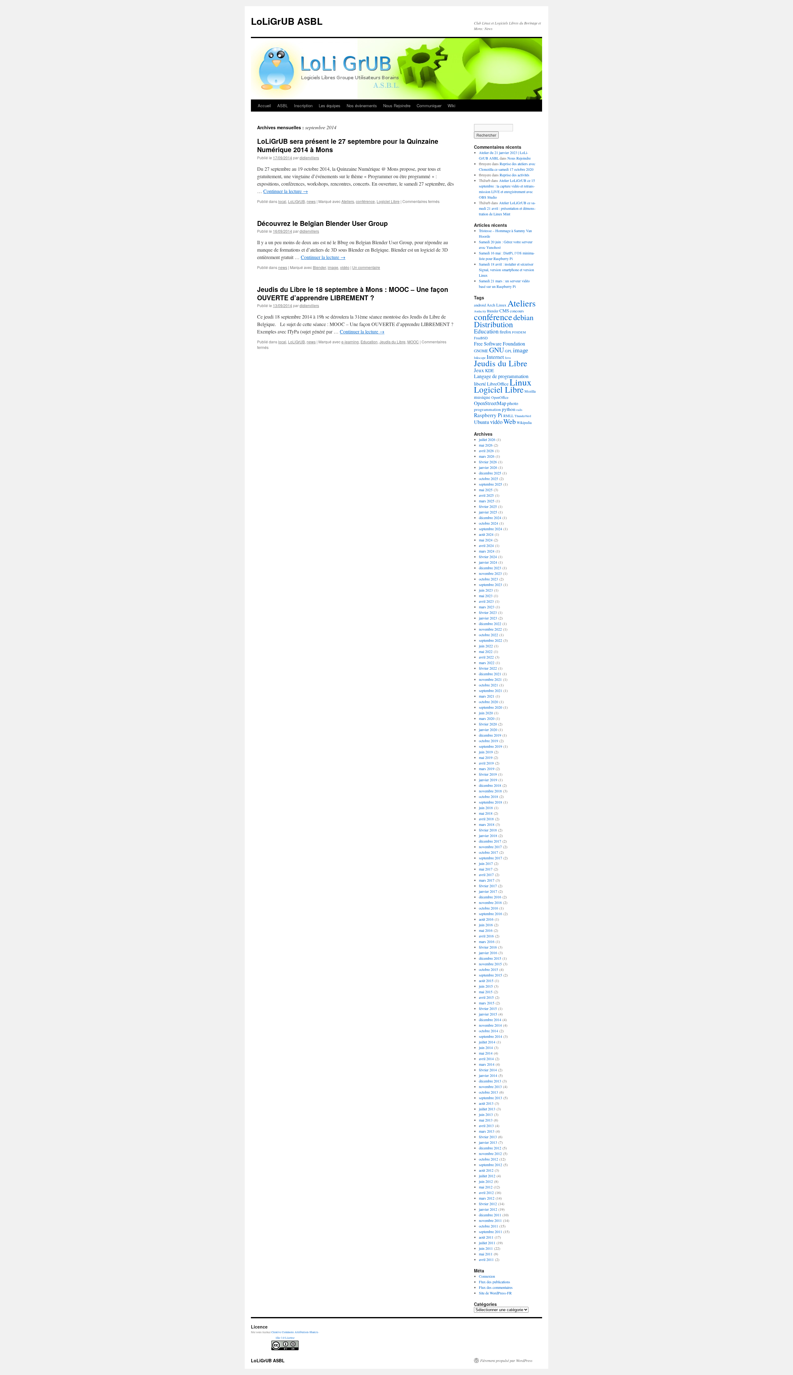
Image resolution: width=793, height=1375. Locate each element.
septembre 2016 (490, 913)
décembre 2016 (490, 896)
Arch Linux (496, 305)
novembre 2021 (490, 679)
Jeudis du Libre (392, 341)
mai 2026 (486, 445)
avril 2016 (486, 935)
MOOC (413, 341)
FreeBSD (481, 338)
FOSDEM (519, 332)
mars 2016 (486, 941)
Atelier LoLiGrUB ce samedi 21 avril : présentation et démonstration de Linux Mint (507, 208)
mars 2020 (486, 718)
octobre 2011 (488, 1225)
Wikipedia (524, 422)
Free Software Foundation (499, 343)
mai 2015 (486, 991)
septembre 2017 (490, 857)
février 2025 (488, 506)
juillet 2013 (487, 1108)
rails (519, 410)
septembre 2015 (490, 974)
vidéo (344, 267)
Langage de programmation (501, 376)
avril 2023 (486, 601)
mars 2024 (486, 551)
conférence (365, 201)
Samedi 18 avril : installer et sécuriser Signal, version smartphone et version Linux (506, 270)
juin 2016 (486, 924)
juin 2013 (486, 1114)
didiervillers (309, 157)
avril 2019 (486, 762)
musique (482, 397)
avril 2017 (486, 874)
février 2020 (488, 723)
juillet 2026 (487, 439)
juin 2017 (486, 863)
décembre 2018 (490, 785)
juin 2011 (486, 1248)
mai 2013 (486, 1119)
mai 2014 (486, 1053)
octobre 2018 (488, 796)
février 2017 (488, 885)
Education (369, 341)
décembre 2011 (490, 1214)
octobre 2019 (488, 740)
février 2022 (488, 668)
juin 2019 (486, 751)
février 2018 (488, 829)
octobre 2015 (488, 969)
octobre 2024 (488, 523)
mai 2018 (486, 813)
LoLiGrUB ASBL (286, 21)
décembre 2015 (490, 958)
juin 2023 (486, 590)
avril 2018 (486, 818)
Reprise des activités (514, 174)
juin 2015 (486, 986)
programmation (487, 409)
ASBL (282, 105)
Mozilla (530, 391)
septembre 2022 (490, 640)
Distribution (493, 324)
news (311, 201)
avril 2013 (486, 1125)
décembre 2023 (490, 567)
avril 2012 (486, 1192)
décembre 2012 (490, 1147)
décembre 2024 (490, 517)
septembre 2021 (490, 690)
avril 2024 (486, 545)
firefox (505, 332)
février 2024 (488, 556)
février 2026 (488, 461)
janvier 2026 (488, 467)
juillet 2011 (487, 1242)
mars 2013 (486, 1131)
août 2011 (486, 1237)
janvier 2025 (488, 511)
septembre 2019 (490, 746)
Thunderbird (523, 416)
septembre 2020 (490, 707)
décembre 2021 (490, 673)
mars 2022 (486, 662)
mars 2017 (486, 880)
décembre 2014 (490, 1019)
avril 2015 (486, 997)
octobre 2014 (488, 1030)
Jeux (479, 370)
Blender (319, 267)
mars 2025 (486, 500)
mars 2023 (486, 606)
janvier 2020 (488, 729)
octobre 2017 (488, 852)
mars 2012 (486, 1198)
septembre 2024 (490, 528)
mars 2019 (486, 768)
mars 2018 (486, 824)
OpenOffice (499, 397)
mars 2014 (486, 1064)
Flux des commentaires (496, 1287)
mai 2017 (486, 868)
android (480, 305)
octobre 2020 (488, 701)
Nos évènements (362, 105)
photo (512, 403)
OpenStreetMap (490, 403)
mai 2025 (486, 489)
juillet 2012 (487, 1175)
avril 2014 (486, 1058)
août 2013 (486, 1103)
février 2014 (488, 1069)
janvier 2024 (488, 562)
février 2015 (488, 1008)
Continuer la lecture (285, 191)
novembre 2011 (490, 1220)
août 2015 (486, 980)
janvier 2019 (488, 779)
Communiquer (429, 105)
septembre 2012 (490, 1164)
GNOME (481, 351)
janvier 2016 (488, 952)
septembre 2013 (490, 1097)
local (282, 201)
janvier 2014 (488, 1075)
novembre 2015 (490, 963)
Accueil (264, 105)
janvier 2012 (488, 1209)
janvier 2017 (488, 891)
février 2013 (488, 1136)
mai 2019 (486, 757)
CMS (504, 310)
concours (517, 311)
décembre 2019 (490, 735)
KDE (489, 370)
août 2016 (486, 919)
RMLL (508, 415)
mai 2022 (486, 651)
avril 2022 (486, 656)
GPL (508, 351)
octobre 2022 (488, 634)
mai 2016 (486, 930)
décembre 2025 (490, 472)
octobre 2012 (488, 1159)
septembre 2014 (490, 1036)
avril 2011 (486, 1259)
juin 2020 (486, 712)
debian (523, 317)
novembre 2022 (490, 629)
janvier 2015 (488, 1013)
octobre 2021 (488, 684)
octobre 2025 (488, 478)
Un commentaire (366, 267)
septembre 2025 (490, 484)
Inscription (303, 105)
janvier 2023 (488, 617)
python (508, 409)
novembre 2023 (490, 573)
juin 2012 (486, 1181)
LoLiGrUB (296, 201)
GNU (496, 349)
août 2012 (486, 1170)
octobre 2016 (488, 908)
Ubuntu (481, 421)
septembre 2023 (490, 584)
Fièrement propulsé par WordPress (506, 1360)
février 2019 (488, 774)
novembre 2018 (490, 790)
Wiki (451, 105)
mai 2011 (486, 1253)
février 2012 (488, 1203)
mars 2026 (486, 456)
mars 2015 (486, 1002)
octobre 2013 (488, 1092)
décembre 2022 (490, 623)
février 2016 (488, 947)
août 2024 (486, 534)
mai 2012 (486, 1186)
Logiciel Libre (388, 201)
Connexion (487, 1276)
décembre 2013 (490, 1080)
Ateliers (347, 201)
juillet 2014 (487, 1041)
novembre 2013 (490, 1086)
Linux (521, 382)
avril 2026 (486, 450)
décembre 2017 (490, 841)
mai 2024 (486, 539)
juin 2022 (486, 645)
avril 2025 (486, 495)
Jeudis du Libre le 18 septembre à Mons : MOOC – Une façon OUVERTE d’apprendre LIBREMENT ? (352, 293)
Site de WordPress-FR (495, 1292)
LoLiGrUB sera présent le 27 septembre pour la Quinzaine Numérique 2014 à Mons (347, 145)
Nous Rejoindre (396, 105)
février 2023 (488, 612)
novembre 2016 (490, 902)
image (333, 267)
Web (509, 421)
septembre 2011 (490, 1231)
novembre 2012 (490, 1153)
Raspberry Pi (488, 415)
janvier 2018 (488, 835)
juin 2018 (486, 807)
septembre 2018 (490, 802)
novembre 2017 (490, 846)
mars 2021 (486, 696)
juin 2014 (486, 1047)
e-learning (350, 341)
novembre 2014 (490, 1025)
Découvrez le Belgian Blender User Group (322, 223)
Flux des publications (494, 1281)
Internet (495, 356)
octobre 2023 (488, 578)
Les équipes (329, 105)
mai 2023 (486, 595)
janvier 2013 (488, 1142)
